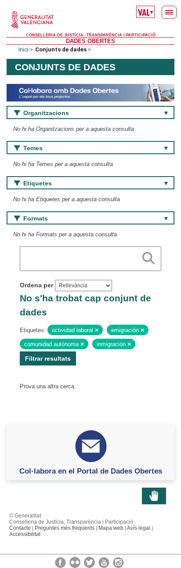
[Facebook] (61, 562)
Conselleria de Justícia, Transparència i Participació (91, 35)
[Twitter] (90, 562)
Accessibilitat (24, 534)
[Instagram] (118, 562)
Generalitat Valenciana (90, 20)
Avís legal (138, 528)
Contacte (20, 528)
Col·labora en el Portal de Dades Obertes (90, 471)
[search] (148, 256)
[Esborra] (96, 330)
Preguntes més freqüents (64, 528)
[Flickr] (75, 562)
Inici (23, 49)
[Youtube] (104, 562)
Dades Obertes (90, 41)
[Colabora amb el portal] (90, 92)
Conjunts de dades (61, 49)
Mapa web (110, 528)
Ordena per (36, 285)
